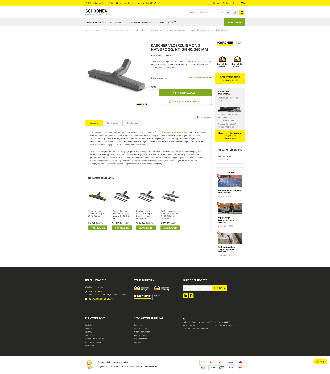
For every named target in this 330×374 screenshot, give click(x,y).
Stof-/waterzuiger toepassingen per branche (226, 249)
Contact (226, 3)
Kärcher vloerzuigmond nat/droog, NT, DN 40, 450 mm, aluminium (145, 215)
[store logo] (96, 12)
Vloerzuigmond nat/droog (176, 30)
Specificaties (112, 123)
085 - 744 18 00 (96, 291)
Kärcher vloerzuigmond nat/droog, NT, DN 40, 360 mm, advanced (169, 215)
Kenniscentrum (140, 339)
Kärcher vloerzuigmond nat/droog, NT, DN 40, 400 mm (96, 213)
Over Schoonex (140, 328)
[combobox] (206, 12)
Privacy (125, 366)
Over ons (216, 3)
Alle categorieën (141, 335)
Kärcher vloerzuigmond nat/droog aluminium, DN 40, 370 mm (121, 215)
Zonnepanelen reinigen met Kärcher (229, 191)
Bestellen (89, 325)
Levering (88, 332)
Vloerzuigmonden (156, 30)
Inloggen (138, 325)
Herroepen (89, 345)
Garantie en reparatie (94, 339)
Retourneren (90, 335)
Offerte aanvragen (142, 332)
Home (87, 30)
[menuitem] (96, 22)
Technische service (93, 342)
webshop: (135, 366)
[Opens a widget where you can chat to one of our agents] (320, 362)
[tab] (94, 123)
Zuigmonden (140, 30)
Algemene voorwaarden (108, 366)
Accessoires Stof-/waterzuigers (119, 30)
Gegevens (94, 123)
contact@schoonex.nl (101, 299)
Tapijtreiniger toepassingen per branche (226, 219)
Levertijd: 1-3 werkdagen (199, 77)
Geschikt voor (133, 123)
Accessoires (99, 30)
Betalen (88, 328)
